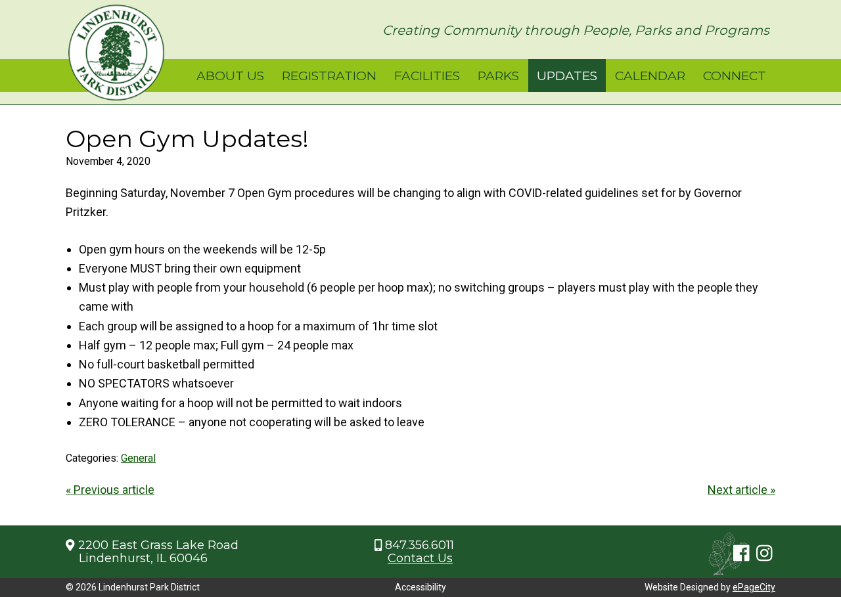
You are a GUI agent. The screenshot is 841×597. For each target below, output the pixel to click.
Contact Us (420, 558)
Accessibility (420, 587)
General (138, 458)
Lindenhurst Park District (116, 52)
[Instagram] (764, 554)
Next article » (741, 490)
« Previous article (110, 490)
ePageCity (754, 587)
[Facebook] (741, 554)
